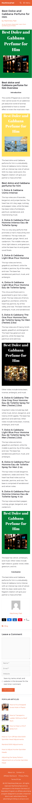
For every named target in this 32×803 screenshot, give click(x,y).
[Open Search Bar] (20, 3)
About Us (11, 772)
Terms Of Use (16, 779)
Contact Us (20, 772)
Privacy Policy (23, 776)
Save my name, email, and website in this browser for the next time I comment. (16, 681)
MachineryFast (8, 3)
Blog (6, 626)
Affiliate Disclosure (10, 776)
